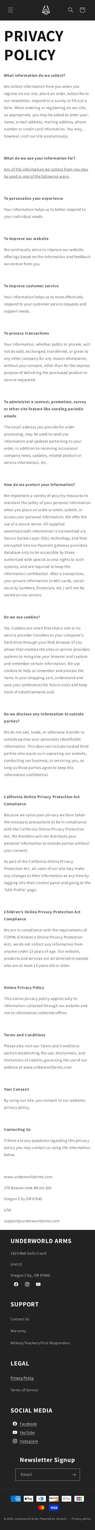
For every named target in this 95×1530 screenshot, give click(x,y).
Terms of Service (24, 1390)
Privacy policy (81, 1519)
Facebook (28, 1423)
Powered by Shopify (53, 1519)
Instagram (29, 1441)
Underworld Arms (27, 1519)
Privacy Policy (22, 1377)
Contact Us (20, 1319)
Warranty (18, 1330)
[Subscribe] (74, 1475)
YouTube (27, 1432)
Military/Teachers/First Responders (40, 1343)
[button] (10, 10)
